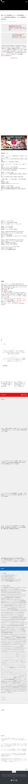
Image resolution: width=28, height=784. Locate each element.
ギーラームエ (8, 657)
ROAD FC (5, 639)
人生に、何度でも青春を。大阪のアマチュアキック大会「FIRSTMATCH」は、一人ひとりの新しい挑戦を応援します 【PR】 (14, 430)
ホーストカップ (6, 671)
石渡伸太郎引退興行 (22, 689)
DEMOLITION (17, 599)
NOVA (17, 631)
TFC (22, 643)
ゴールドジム (15, 659)
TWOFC (9, 646)
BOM (24, 591)
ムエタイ (10, 673)
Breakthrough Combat (12, 594)
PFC (5, 634)
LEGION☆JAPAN (18, 622)
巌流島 (2, 681)
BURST (19, 594)
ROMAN (10, 639)
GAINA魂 (13, 602)
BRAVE (10, 592)
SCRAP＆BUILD (9, 641)
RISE (18, 638)
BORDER (3, 592)
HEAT (20, 605)
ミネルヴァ (4, 673)
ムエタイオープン (18, 673)
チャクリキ (21, 666)
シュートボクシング (13, 660)
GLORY (12, 604)
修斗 (16, 678)
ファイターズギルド (6, 669)
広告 (6, 681)
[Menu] (26, 1)
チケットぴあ (10, 298)
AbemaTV (3, 55)
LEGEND (13, 621)
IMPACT (17, 607)
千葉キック (21, 679)
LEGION (13, 622)
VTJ (11, 648)
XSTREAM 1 (4, 651)
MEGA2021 (3, 625)
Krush (23, 619)
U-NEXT (13, 646)
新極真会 (14, 683)
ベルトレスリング (23, 669)
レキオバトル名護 (16, 676)
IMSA (2, 609)
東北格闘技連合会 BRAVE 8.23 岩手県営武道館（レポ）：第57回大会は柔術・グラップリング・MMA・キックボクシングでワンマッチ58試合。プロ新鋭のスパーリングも (14, 760)
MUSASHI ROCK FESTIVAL (9, 627)
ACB (16, 587)
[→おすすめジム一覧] (17, 25)
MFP (6, 625)
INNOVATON (19, 609)
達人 (24, 691)
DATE (24, 595)
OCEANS (20, 631)
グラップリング (20, 657)
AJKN (23, 587)
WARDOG (18, 648)
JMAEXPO (3, 612)
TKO (11, 644)
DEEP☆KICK (5, 599)
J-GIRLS (8, 610)
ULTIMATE (2, 648)
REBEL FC (20, 636)
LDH (10, 621)
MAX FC (19, 624)
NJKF (22, 629)
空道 (6, 691)
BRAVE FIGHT (17, 592)
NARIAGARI (24, 627)
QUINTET (15, 636)
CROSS (18, 595)
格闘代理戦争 (20, 686)
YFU (9, 651)
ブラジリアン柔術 (13, 669)
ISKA (2, 610)
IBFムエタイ (8, 607)
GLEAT (8, 604)
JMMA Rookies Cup (13, 612)
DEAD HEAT (3, 597)
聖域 (9, 691)
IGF (11, 607)
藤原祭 (15, 691)
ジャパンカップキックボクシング (13, 662)
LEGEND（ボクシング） (5, 622)
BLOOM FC (19, 591)
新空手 (19, 683)
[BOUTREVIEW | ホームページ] (3, 1)
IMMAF (14, 607)
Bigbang (3, 591)
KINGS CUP (10, 617)
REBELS (8, 638)
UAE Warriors (17, 646)
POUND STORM (22, 634)
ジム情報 (21, 661)
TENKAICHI (18, 643)
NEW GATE (3, 629)
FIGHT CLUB (17, 600)
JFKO (25, 610)
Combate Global (8, 595)
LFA (26, 622)
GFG (17, 602)
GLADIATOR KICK (4, 604)
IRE (25, 609)
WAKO (13, 648)
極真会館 (15, 687)
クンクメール (14, 657)
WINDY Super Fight (11, 649)
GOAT (24, 604)
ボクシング (14, 671)
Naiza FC (20, 627)
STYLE (13, 643)
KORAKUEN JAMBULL (5, 619)
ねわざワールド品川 (20, 652)
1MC (2, 587)
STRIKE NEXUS (7, 643)
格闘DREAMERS (12, 686)
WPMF (23, 649)
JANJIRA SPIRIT (21, 610)
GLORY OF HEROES (19, 604)
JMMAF (7, 612)
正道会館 (20, 687)
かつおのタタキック (12, 652)
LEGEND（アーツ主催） (20, 621)
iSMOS (4, 610)
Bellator (16, 589)
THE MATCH (6, 644)
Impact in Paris (22, 607)
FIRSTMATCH (8, 602)
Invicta (23, 609)
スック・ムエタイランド (17, 664)
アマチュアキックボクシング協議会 (12, 654)
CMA (24, 594)
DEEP (7, 597)
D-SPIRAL (21, 595)
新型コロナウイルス (14, 682)
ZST (23, 651)
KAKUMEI (6, 614)
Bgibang (22, 589)
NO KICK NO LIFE (10, 631)
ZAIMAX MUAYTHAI (17, 651)
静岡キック (11, 692)
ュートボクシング (7, 674)
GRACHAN (8, 606)
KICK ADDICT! (15, 614)
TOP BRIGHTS (15, 644)
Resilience (14, 638)
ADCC (21, 587)
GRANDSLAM (15, 605)
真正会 (16, 689)
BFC (19, 589)
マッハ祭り (19, 671)
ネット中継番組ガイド (11, 667)
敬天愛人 (11, 681)
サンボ (20, 659)
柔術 (7, 686)
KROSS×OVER (15, 619)
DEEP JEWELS (15, 597)
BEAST (12, 589)
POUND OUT (17, 634)
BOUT (6, 592)
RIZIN (23, 638)
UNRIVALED (7, 648)
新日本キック (7, 683)
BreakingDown (4, 594)
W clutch (5, 649)
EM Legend (22, 599)
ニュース (2, 11)
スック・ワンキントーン (13, 665)
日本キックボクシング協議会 (6, 684)
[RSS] (26, 395)
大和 (25, 679)
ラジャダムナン (5, 676)
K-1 (22, 612)
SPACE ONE (19, 641)
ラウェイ (13, 674)
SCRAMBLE (25, 639)
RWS (14, 639)
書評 (24, 684)
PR (2, 636)
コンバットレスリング (7, 659)
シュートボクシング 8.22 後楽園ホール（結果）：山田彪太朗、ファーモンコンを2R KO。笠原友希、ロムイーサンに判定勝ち (14, 495)
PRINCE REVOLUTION (7, 636)
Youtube (11, 651)
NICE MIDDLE (18, 629)
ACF (18, 587)
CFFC (22, 594)
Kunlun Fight (6, 621)
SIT (13, 641)
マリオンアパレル (24, 671)
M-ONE (11, 624)
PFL (7, 634)
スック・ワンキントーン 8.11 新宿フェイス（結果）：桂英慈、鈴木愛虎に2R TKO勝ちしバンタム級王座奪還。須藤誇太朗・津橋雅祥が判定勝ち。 (13, 527)
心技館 (8, 681)
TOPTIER (21, 644)
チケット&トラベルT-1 (21, 300)
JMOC (19, 612)
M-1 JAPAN (3, 624)
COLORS (3, 595)
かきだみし (7, 652)
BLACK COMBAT (12, 591)
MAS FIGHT (16, 624)
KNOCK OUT (17, 617)
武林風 (23, 687)
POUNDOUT (12, 634)
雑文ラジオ (6, 692)
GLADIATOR (22, 602)
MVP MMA (17, 627)
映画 (22, 684)
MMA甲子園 (10, 625)
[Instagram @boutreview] (24, 395)
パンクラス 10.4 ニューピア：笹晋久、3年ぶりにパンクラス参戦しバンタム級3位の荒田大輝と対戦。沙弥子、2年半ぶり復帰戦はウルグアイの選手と (14, 462)
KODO (25, 617)
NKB (2, 631)
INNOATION (5, 609)
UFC (22, 646)
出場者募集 (11, 679)
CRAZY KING (14, 595)
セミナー (16, 665)
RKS (2, 639)
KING (11, 615)
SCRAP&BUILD (4, 641)
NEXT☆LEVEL (10, 629)
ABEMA (5, 587)
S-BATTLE (18, 639)
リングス (10, 676)
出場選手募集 (17, 679)
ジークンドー (10, 664)
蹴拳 (21, 691)
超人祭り (18, 691)
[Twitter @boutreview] (22, 395)
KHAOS (10, 614)
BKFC (7, 591)
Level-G (23, 622)
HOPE (4, 607)
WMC (17, 649)
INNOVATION (12, 609)
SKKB (15, 641)
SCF (22, 639)
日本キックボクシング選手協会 (17, 684)
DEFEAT (12, 599)
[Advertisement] (14, 8)
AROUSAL (9, 589)
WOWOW (20, 649)
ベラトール (18, 669)
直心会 (13, 689)
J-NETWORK (14, 610)
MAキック (24, 624)
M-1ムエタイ (7, 624)
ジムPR (16, 661)
